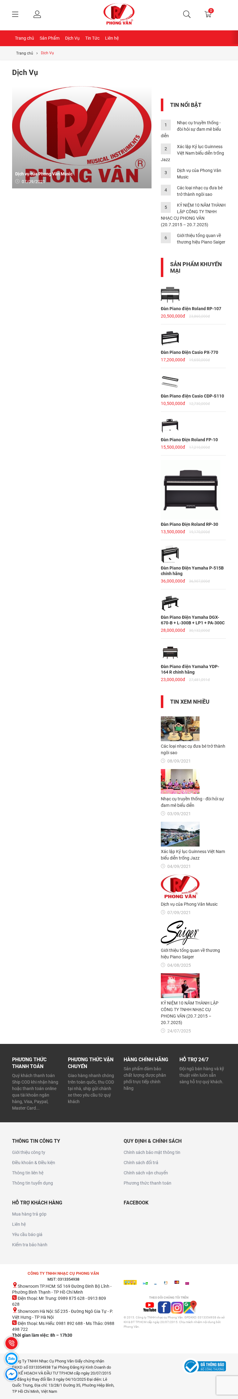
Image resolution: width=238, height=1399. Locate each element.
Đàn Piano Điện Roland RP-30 (189, 524)
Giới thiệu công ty (28, 1152)
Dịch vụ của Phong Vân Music (44, 173)
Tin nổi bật (185, 105)
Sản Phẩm (50, 38)
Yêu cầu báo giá (27, 1234)
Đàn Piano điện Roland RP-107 (191, 308)
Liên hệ (112, 38)
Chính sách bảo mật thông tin (152, 1152)
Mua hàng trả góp (29, 1214)
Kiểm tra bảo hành (29, 1244)
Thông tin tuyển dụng (32, 1183)
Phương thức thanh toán (147, 1183)
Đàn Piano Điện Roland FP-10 (189, 439)
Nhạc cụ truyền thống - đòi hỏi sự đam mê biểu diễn (191, 129)
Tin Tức (92, 38)
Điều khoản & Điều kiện (33, 1162)
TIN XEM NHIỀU (189, 701)
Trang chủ (24, 38)
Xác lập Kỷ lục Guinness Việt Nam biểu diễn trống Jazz (192, 153)
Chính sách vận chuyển (146, 1172)
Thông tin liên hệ (27, 1172)
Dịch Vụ (72, 38)
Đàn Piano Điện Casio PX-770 (189, 352)
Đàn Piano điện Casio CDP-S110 (192, 396)
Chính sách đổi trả (141, 1162)
